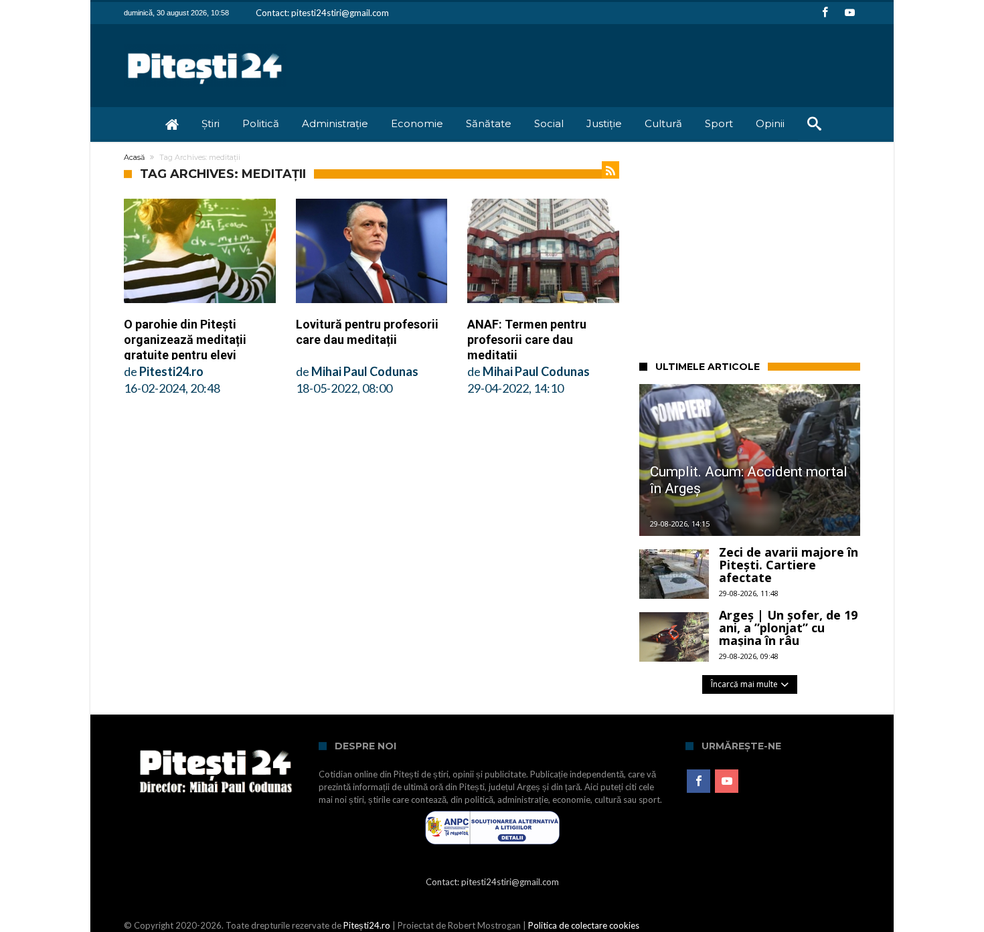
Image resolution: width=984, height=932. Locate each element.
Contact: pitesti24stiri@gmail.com (322, 12)
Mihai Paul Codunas (364, 371)
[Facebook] (824, 13)
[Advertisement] (811, 249)
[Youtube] (849, 13)
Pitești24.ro (366, 925)
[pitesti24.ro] (205, 44)
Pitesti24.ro (171, 371)
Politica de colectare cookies (583, 925)
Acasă (134, 157)
